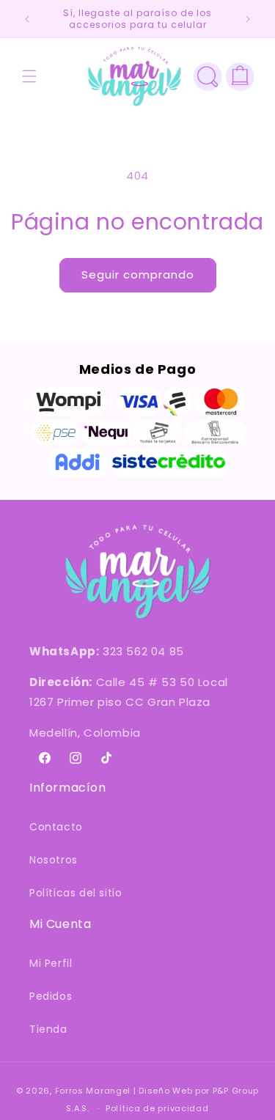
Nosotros (53, 859)
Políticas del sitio (75, 892)
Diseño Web (165, 1091)
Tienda (48, 1029)
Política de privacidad (157, 1108)
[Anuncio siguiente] (248, 19)
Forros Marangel (93, 1091)
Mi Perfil (50, 963)
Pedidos (50, 996)
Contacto (56, 826)
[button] (29, 76)
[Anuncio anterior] (27, 19)
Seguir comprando (137, 274)
